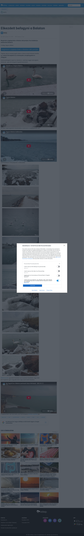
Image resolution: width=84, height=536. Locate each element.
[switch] (58, 266)
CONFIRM (32, 285)
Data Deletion (34, 290)
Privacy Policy (49, 290)
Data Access (42, 290)
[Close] (64, 246)
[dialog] (42, 268)
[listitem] (42, 263)
